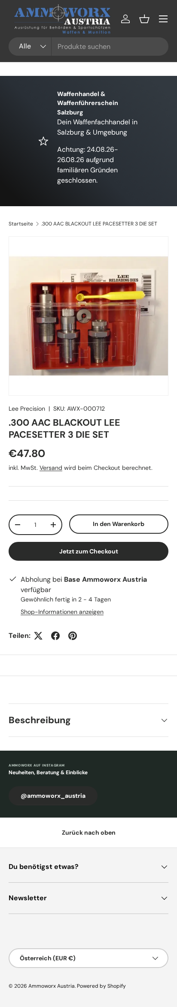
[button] (144, 18)
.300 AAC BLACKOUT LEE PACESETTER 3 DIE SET (99, 223)
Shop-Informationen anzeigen (62, 612)
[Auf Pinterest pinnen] (72, 635)
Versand (51, 468)
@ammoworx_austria (53, 796)
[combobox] (88, 46)
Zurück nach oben (89, 832)
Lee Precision (27, 408)
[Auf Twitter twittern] (38, 635)
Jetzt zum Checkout (88, 551)
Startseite (21, 223)
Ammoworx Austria (51, 986)
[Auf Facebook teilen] (55, 635)
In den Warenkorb (118, 524)
